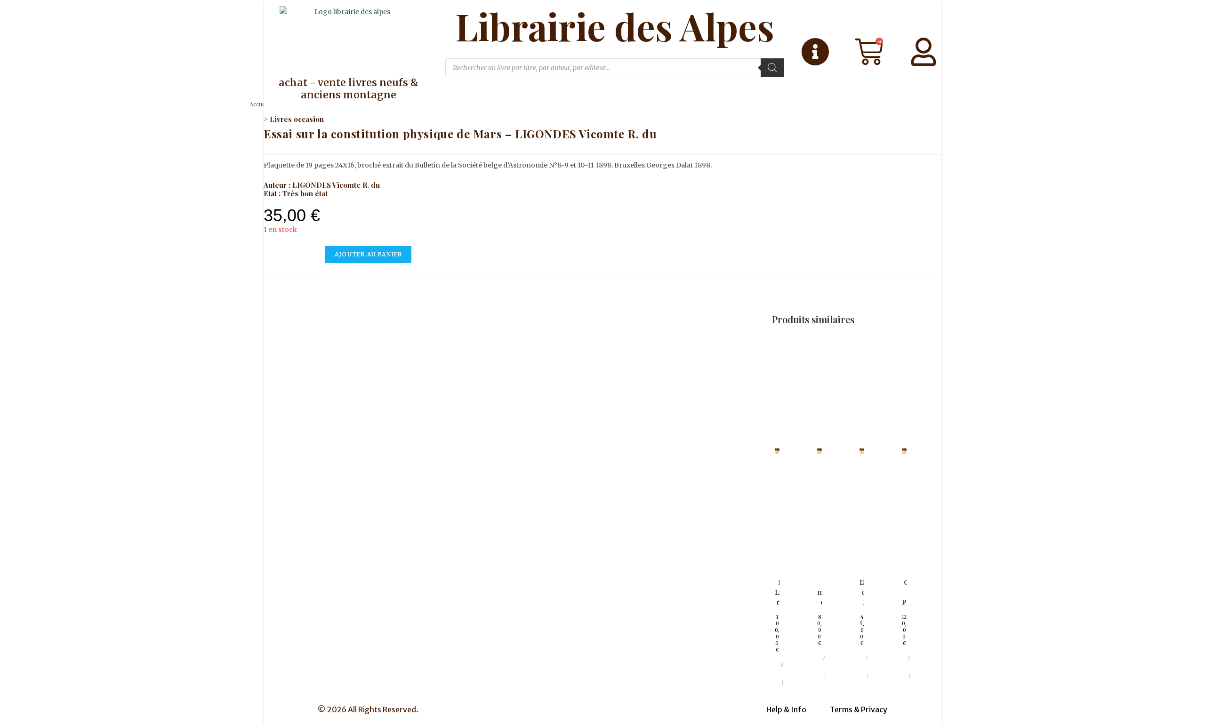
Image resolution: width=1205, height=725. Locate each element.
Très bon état (305, 193)
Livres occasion (297, 119)
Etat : (273, 193)
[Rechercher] (772, 67)
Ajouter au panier (368, 254)
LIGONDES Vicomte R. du (336, 185)
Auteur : (278, 185)
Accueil (258, 104)
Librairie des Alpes (614, 26)
